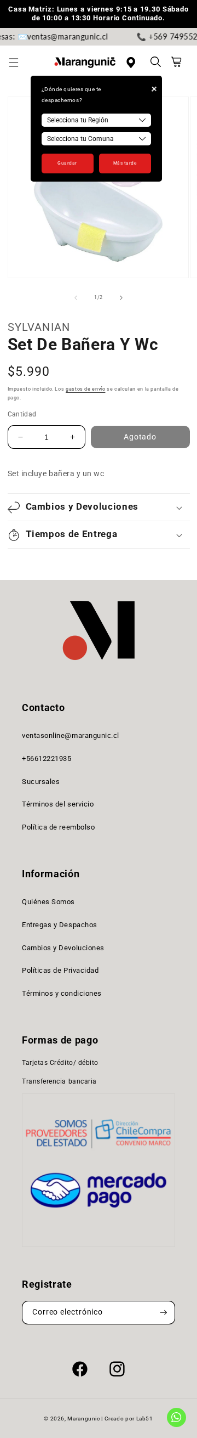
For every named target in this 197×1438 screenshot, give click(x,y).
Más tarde (125, 163)
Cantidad (22, 414)
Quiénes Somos (48, 902)
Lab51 (144, 1419)
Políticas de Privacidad (60, 970)
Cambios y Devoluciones (63, 948)
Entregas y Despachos (59, 925)
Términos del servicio (58, 804)
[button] (20, 63)
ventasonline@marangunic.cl (70, 735)
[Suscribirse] (164, 1312)
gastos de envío (85, 389)
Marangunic (83, 1419)
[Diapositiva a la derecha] (121, 297)
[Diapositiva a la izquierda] (75, 297)
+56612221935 (46, 758)
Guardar (67, 163)
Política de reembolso (58, 827)
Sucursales (41, 781)
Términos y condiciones (62, 993)
